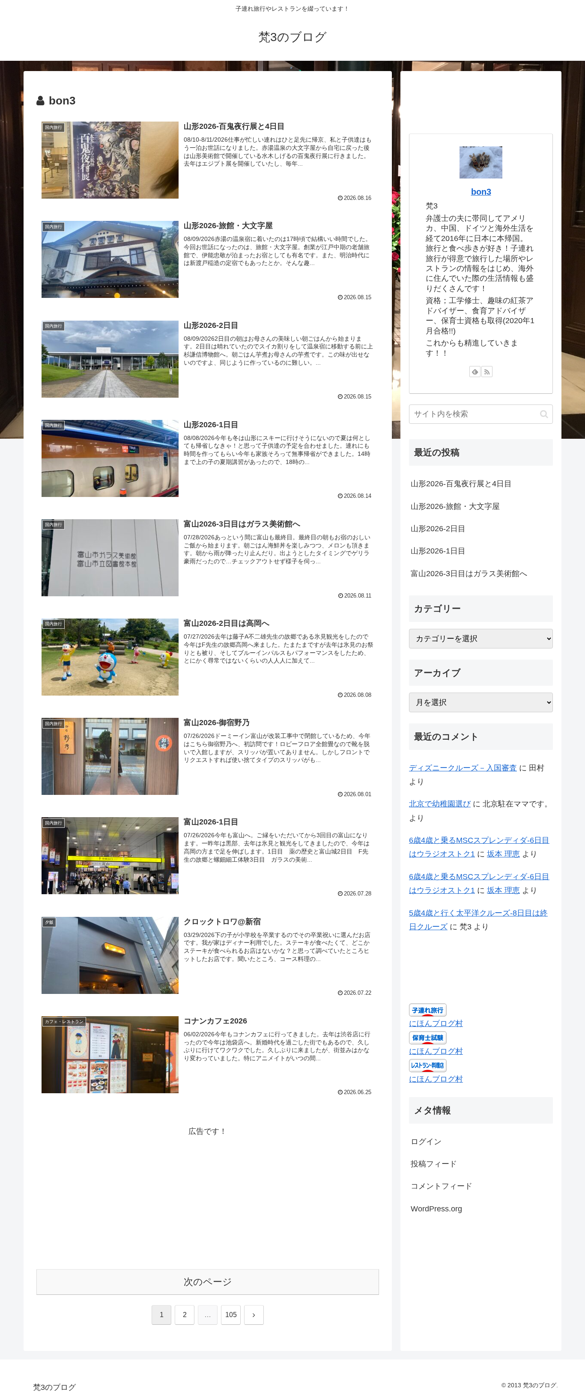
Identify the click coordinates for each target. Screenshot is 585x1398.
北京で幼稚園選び (440, 804)
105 (231, 1314)
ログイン (426, 1141)
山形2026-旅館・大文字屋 (455, 506)
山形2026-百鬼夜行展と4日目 (461, 483)
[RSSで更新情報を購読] (486, 371)
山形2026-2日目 (438, 528)
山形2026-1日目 (438, 551)
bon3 (481, 191)
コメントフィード (441, 1186)
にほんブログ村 (436, 1023)
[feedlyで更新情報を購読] (475, 371)
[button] (544, 414)
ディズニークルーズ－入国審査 (463, 768)
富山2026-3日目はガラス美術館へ (469, 573)
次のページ (208, 1281)
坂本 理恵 (503, 854)
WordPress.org (436, 1208)
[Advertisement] (207, 1198)
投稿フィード (434, 1164)
